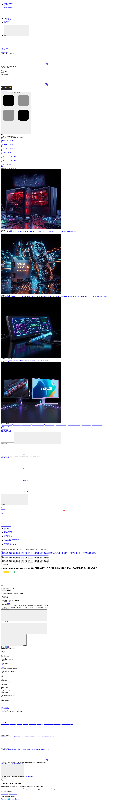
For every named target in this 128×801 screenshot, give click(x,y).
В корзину (3, 509)
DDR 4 (8, 603)
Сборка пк (6, 529)
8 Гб (9, 601)
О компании (4, 749)
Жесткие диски (7, 543)
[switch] (1, 593)
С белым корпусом (68, 724)
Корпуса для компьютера (10, 541)
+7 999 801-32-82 (5, 52)
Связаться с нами (6, 431)
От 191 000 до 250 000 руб (36, 724)
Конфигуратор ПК (8, 7)
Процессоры (7, 535)
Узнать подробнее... (29, 776)
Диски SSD (6, 537)
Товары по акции (8, 23)
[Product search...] (49, 438)
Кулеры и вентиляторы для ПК (11, 539)
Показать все (4, 233)
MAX (17, 799)
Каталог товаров (16, 92)
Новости (6, 22)
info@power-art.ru (5, 69)
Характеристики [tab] (4, 648)
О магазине (6, 1)
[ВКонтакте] (1, 647)
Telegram (12, 799)
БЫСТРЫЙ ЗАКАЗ (5, 590)
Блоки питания (7, 540)
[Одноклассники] (3, 647)
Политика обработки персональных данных (12, 763)
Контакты (6, 4)
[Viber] (8, 647)
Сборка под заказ (6, 430)
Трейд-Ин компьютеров (13, 19)
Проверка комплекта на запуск (12, 593)
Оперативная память (6, 526)
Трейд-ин (30, 749)
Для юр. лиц (7, 21)
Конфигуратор (64, 512)
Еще (5, 35)
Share (24, 645)
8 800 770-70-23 (4, 48)
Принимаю (3, 778)
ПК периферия (7, 545)
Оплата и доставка (8, 3)
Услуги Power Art (8, 18)
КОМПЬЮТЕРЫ (8, 532)
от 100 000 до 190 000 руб (23, 724)
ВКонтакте (5, 799)
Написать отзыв (4, 608)
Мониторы (6, 528)
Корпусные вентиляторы (10, 544)
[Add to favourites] (35, 615)
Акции (4, 427)
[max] (46, 65)
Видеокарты (7, 533)
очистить (3, 504)
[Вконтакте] (12, 65)
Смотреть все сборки (7, 166)
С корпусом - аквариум (57, 724)
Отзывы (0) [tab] (11, 648)
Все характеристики (5, 604)
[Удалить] (26, 438)
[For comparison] (12, 615)
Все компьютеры (5, 724)
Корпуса (52, 736)
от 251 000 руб (47, 724)
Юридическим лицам (38, 749)
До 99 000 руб (12, 724)
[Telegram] (34, 65)
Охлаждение (38, 736)
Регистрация (4, 457)
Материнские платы (9, 536)
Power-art (3, 513)
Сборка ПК (6, 5)
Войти (8, 457)
